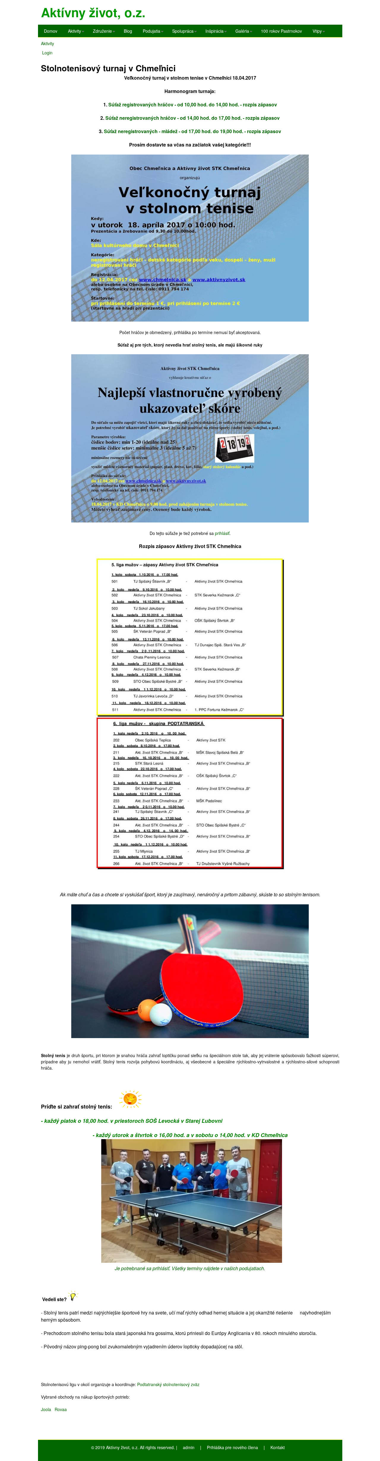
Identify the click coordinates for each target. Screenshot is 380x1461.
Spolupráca (181, 32)
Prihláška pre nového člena (232, 1447)
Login (47, 53)
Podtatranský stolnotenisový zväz (168, 1384)
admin (188, 1447)
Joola (48, 1409)
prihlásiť (222, 533)
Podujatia (150, 32)
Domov (50, 31)
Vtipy (316, 32)
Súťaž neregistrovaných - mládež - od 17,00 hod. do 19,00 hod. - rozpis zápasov (192, 131)
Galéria (240, 32)
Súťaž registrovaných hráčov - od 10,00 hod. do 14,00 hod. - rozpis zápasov (192, 104)
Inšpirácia (213, 32)
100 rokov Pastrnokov (281, 31)
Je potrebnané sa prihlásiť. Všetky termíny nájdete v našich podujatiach (189, 1268)
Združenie (101, 32)
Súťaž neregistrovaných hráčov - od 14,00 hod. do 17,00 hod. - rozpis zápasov (192, 117)
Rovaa (62, 1409)
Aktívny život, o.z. (93, 12)
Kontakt (277, 1447)
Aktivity (73, 32)
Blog (128, 31)
